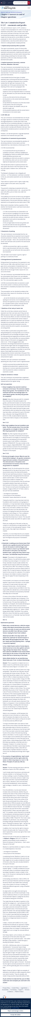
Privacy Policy (6, 988)
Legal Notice (24, 988)
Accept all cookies (16, 1014)
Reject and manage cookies (15, 1011)
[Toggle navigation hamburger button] (29, 8)
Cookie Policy (15, 988)
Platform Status (19, 991)
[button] (3, 2)
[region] (15, 1007)
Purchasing (13, 990)
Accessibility (5, 990)
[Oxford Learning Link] (11, 8)
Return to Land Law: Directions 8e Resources (11, 12)
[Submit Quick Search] (29, 3)
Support (20, 990)
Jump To (10, 2)
